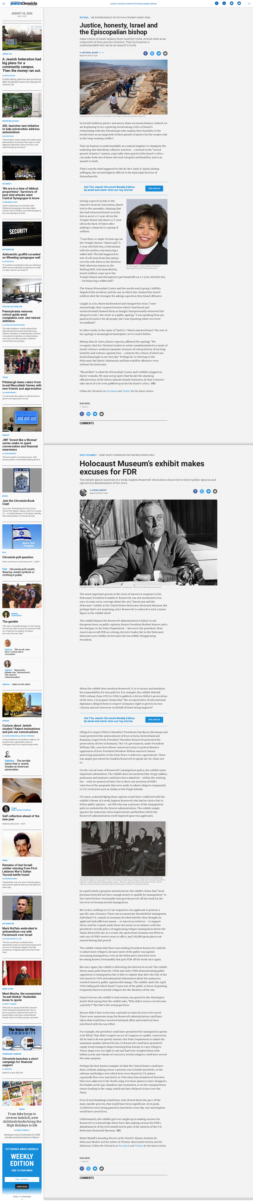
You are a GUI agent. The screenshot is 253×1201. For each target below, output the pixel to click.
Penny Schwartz (23, 1130)
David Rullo (9, 136)
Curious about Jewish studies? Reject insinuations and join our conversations (21, 729)
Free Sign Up (154, 188)
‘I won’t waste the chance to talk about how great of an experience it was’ (21, 397)
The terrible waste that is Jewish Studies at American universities (17, 765)
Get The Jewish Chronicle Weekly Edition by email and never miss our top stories (109, 188)
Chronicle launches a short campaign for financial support (20, 1062)
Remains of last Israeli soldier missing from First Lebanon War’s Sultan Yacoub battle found (19, 869)
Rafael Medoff (99, 490)
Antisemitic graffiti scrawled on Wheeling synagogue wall (21, 256)
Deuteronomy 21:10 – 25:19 (13, 823)
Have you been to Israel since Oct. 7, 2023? (21, 561)
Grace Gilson (9, 75)
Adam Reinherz (10, 392)
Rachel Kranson (11, 736)
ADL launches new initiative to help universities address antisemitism (21, 129)
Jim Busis (8, 1069)
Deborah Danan (10, 879)
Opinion (85, 407)
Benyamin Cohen (10, 202)
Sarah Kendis (16, 615)
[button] (249, 3)
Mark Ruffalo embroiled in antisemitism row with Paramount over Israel (19, 932)
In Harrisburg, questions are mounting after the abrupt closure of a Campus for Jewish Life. (21, 82)
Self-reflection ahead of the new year (20, 817)
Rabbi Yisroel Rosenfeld (21, 810)
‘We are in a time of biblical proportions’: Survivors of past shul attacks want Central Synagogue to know (20, 193)
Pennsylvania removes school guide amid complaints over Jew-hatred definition (21, 316)
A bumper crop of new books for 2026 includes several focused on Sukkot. (22, 1136)
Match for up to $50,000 (12, 1072)
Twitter (126, 391)
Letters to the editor (21, 684)
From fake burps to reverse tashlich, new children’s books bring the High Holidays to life (22, 1119)
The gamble (10, 621)
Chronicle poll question (17, 557)
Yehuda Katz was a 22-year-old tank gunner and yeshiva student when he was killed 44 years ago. (21, 884)
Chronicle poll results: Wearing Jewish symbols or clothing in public (18, 572)
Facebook (111, 391)
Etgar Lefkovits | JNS (13, 939)
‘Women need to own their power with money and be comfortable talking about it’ (21, 458)
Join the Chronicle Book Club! (18, 502)
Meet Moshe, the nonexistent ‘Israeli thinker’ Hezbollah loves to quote (21, 997)
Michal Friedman (27, 736)
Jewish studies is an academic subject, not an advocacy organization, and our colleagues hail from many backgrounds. (20, 742)
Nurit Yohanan (10, 1004)
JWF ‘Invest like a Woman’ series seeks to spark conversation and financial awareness (20, 444)
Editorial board (90, 53)
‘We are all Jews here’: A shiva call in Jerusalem (17, 651)
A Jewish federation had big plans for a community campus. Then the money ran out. (21, 65)
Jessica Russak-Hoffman (14, 325)
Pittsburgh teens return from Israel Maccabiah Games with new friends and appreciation (21, 385)
